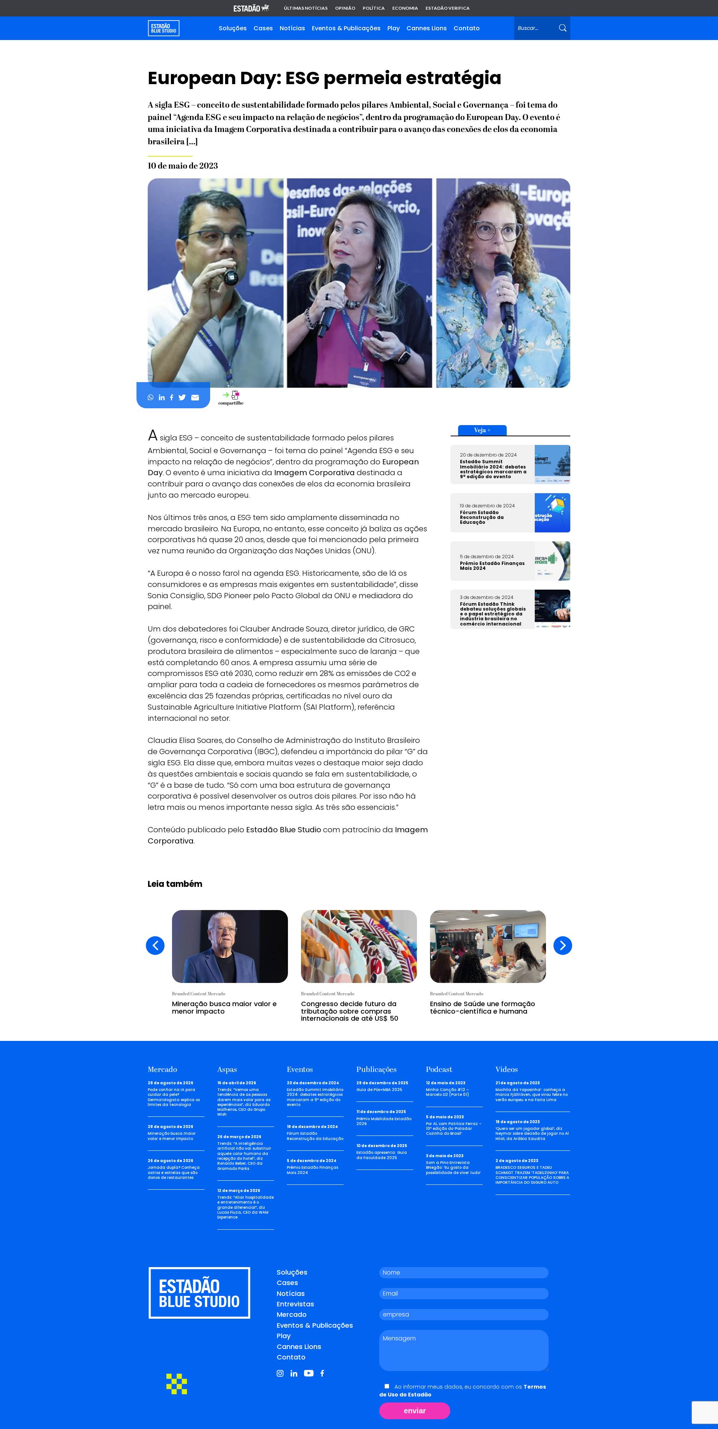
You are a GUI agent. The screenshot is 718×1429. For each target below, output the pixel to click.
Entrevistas (295, 1304)
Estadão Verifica (448, 8)
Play (393, 28)
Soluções (233, 28)
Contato (467, 28)
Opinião (345, 8)
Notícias (292, 28)
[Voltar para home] (164, 28)
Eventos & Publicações (346, 28)
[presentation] (155, 945)
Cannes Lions (426, 28)
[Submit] (563, 28)
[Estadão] (251, 8)
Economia (405, 8)
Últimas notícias (306, 8)
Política (374, 8)
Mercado (292, 1314)
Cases (263, 28)
